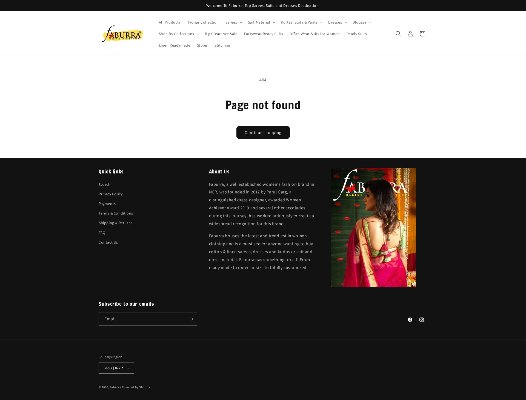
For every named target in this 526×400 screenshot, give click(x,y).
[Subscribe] (191, 319)
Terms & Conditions (116, 213)
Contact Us (108, 241)
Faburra (115, 387)
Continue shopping (263, 132)
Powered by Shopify (136, 387)
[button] (233, 22)
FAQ (102, 232)
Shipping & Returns (116, 222)
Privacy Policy (110, 193)
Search (105, 184)
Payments (107, 203)
